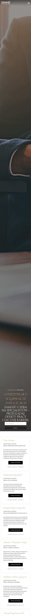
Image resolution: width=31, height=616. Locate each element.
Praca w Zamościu (11, 389)
